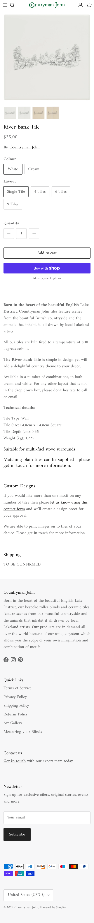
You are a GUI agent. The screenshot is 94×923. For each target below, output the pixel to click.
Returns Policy (15, 714)
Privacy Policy (15, 697)
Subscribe (17, 834)
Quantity (11, 224)
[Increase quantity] (34, 233)
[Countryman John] (47, 5)
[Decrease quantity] (8, 233)
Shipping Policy (16, 705)
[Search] (14, 5)
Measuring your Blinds (22, 732)
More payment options (47, 278)
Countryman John (24, 147)
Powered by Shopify (53, 908)
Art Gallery (12, 723)
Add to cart (47, 253)
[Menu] (5, 5)
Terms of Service (17, 688)
